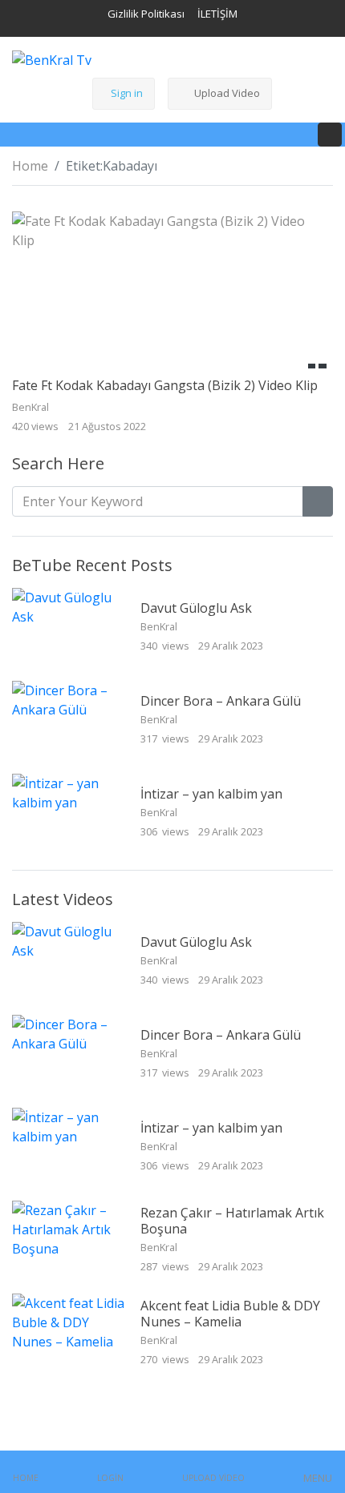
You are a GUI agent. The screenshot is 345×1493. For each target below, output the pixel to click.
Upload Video (227, 93)
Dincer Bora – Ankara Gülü (220, 701)
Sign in (127, 93)
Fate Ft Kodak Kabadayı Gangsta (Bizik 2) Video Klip (165, 385)
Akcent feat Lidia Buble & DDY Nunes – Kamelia (230, 1313)
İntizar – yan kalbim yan (211, 794)
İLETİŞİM (217, 13)
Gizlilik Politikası (146, 13)
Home (30, 166)
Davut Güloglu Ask (196, 608)
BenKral (160, 626)
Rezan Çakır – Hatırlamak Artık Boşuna (232, 1220)
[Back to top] (46, 1398)
